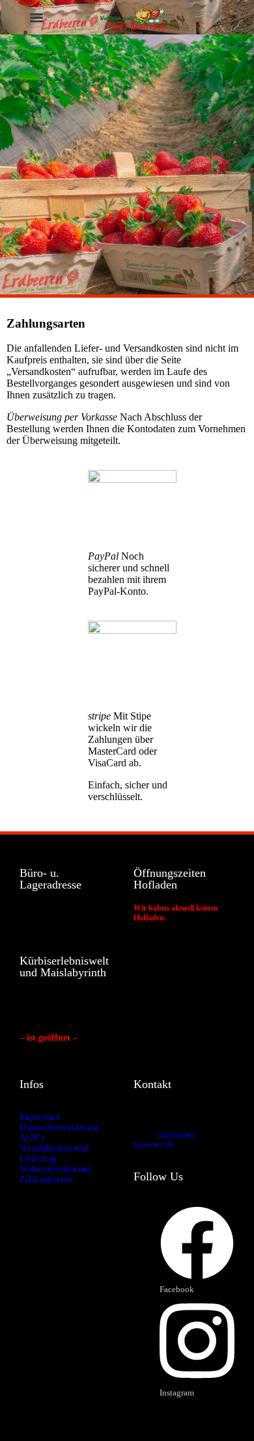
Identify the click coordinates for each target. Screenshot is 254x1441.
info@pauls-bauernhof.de (165, 1139)
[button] (36, 17)
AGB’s (32, 1138)
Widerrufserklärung (55, 1169)
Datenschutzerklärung (59, 1127)
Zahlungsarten (46, 1179)
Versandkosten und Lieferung (54, 1153)
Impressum (40, 1117)
